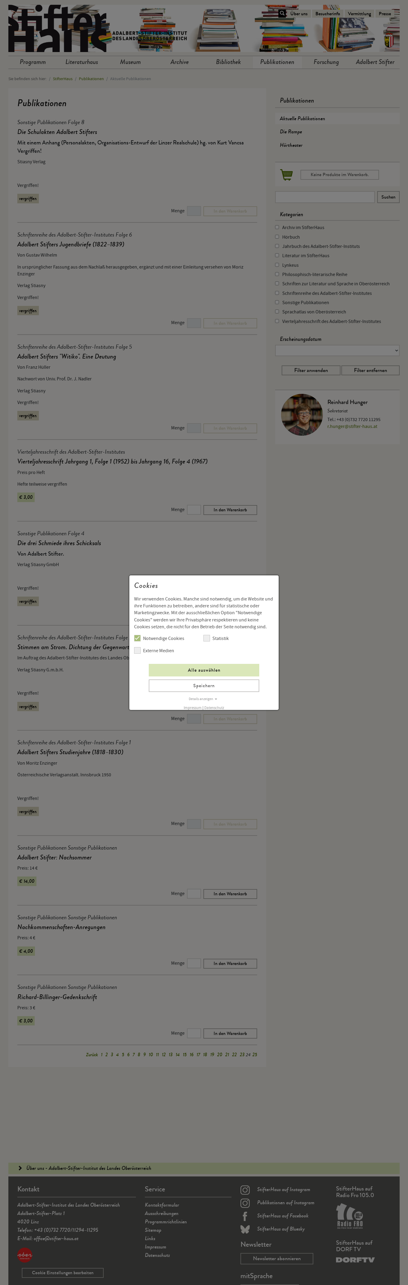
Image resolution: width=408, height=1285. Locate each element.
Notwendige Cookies (163, 638)
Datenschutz (214, 707)
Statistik (220, 638)
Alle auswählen (204, 670)
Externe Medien (158, 651)
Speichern (204, 685)
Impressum (193, 707)
